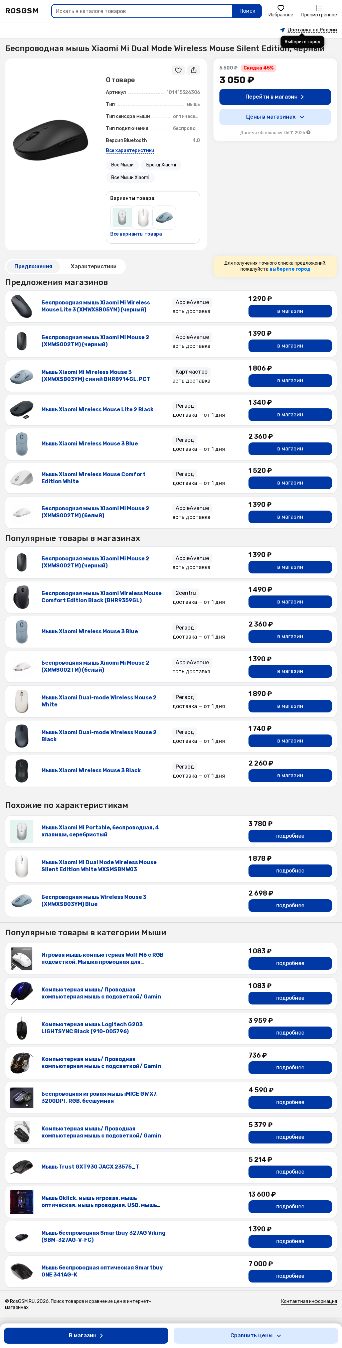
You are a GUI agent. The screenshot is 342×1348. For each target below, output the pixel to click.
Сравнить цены (251, 1335)
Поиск (247, 11)
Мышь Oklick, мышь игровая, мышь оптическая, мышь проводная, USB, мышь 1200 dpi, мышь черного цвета (99, 1205)
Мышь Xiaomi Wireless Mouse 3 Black (91, 770)
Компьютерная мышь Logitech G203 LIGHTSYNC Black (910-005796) (92, 1028)
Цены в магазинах (271, 117)
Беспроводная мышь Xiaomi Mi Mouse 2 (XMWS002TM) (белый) (95, 512)
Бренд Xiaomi (161, 165)
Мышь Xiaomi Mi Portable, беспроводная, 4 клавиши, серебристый (100, 831)
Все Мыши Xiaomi (130, 177)
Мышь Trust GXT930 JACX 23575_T (90, 1167)
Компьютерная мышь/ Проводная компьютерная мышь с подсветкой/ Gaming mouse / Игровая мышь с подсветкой (103, 1066)
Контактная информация (309, 1301)
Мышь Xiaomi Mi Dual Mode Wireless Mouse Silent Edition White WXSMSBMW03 (99, 865)
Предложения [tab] (33, 266)
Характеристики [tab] (94, 266)
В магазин (83, 1335)
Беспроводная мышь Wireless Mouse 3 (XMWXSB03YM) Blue (93, 900)
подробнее (290, 836)
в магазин (290, 311)
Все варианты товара (136, 234)
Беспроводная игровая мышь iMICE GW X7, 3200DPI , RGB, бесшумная (99, 1097)
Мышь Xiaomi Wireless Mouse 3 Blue (89, 443)
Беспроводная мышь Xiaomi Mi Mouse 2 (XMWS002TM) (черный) (95, 341)
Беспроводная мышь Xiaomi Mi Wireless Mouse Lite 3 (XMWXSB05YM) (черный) (95, 306)
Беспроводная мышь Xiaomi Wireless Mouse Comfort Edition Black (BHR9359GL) (101, 596)
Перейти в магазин (271, 97)
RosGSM (22, 10)
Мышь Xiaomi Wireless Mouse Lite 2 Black (97, 409)
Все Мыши (122, 165)
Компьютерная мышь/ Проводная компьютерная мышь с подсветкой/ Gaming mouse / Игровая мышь (103, 996)
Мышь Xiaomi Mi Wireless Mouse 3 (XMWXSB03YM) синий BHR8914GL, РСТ (95, 375)
